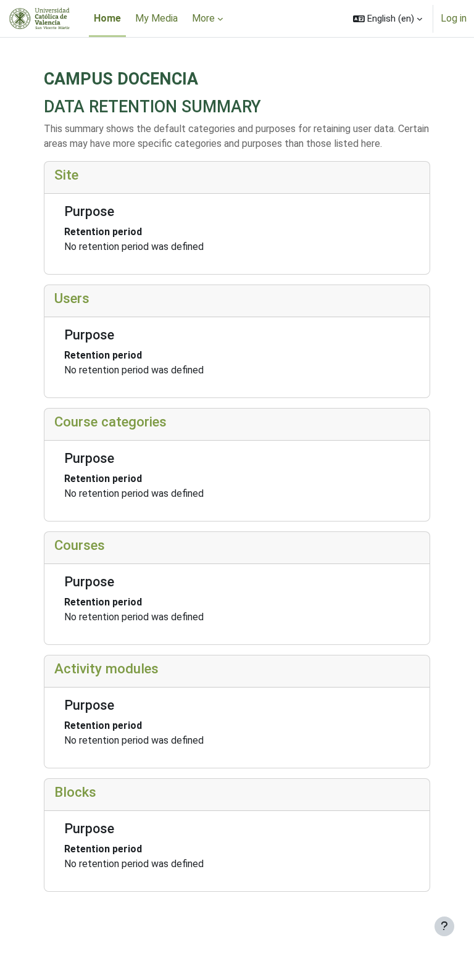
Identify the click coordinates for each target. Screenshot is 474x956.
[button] (387, 18)
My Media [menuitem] (156, 18)
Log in (454, 18)
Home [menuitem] (107, 18)
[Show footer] (444, 926)
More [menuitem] (203, 18)
